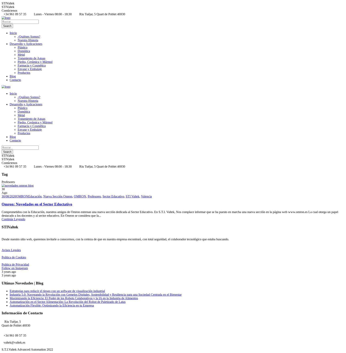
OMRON (22, 196)
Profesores (94, 196)
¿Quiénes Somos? (29, 36)
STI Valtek (132, 196)
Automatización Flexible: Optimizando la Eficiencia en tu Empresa (52, 305)
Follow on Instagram (15, 268)
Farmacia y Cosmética (32, 65)
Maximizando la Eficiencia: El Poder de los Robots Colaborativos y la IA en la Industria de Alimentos (74, 298)
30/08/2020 (9, 196)
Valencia (146, 196)
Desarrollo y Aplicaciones (26, 44)
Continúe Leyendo (13, 219)
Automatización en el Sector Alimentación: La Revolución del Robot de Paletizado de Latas (68, 301)
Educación (35, 196)
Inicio (13, 33)
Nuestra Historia (28, 40)
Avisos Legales (11, 250)
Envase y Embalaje (30, 69)
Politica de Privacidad (15, 264)
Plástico (22, 47)
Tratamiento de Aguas (31, 58)
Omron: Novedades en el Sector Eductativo (37, 204)
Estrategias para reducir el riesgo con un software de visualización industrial (57, 291)
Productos (24, 72)
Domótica (24, 51)
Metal (21, 54)
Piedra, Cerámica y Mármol (35, 62)
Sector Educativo (113, 196)
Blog (13, 76)
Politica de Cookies (14, 257)
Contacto (15, 80)
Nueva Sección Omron (57, 196)
